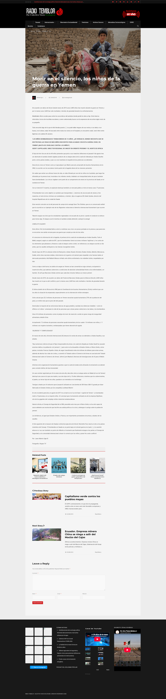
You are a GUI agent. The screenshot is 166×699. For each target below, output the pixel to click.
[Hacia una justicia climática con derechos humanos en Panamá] (87, 658)
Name (34, 593)
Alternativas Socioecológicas (116, 22)
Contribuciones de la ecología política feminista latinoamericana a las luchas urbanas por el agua (60, 2)
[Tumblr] (131, 2)
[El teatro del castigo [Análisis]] (59, 465)
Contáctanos (41, 26)
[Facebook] (113, 2)
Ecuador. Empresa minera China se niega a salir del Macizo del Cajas (81, 534)
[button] (29, 632)
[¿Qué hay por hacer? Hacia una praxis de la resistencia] (97, 465)
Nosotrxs (30, 26)
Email (59, 593)
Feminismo (85, 22)
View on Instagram (39, 667)
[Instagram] (124, 2)
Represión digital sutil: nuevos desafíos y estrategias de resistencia (40, 476)
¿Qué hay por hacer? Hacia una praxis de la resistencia (97, 476)
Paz (50, 31)
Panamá (37, 22)
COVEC (132, 22)
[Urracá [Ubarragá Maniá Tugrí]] (100, 658)
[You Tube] (127, 2)
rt (42, 97)
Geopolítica (45, 31)
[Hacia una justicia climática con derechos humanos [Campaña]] (100, 653)
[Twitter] (117, 2)
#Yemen (38, 31)
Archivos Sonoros (98, 22)
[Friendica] (120, 2)
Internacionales (49, 22)
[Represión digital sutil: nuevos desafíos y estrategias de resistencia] (40, 465)
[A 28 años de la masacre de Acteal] (87, 648)
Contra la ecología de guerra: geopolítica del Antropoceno (78, 476)
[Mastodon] (138, 2)
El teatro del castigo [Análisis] (59, 476)
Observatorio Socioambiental (68, 22)
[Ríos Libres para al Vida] (87, 653)
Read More (98, 514)
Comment (35, 573)
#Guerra (33, 31)
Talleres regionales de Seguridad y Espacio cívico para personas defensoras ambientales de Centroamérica (68, 653)
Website (84, 593)
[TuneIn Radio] (135, 2)
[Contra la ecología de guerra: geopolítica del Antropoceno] (78, 465)
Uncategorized (68, 97)
